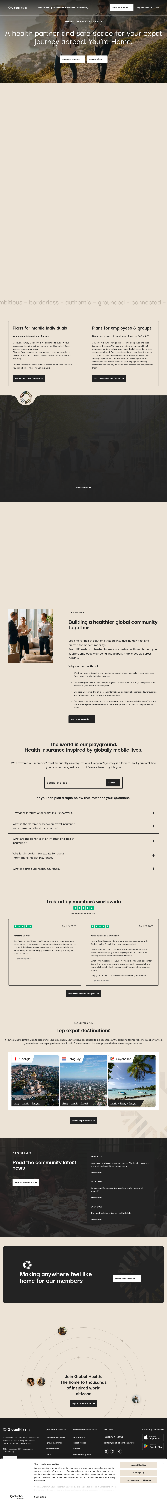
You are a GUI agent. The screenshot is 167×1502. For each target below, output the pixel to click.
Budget (36, 1103)
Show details (40, 1497)
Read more (96, 1172)
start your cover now (125, 1279)
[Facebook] (119, 1451)
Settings (137, 1473)
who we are (79, 1437)
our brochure (56, 175)
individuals (43, 8)
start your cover (120, 8)
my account (143, 8)
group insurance (54, 1443)
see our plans (95, 59)
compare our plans (55, 1437)
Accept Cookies (138, 1465)
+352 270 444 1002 (113, 1437)
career (76, 1449)
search (111, 783)
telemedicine (52, 1449)
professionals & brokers (63, 8)
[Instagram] (112, 1451)
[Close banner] (163, 1462)
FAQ (48, 1454)
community (82, 8)
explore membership (82, 1403)
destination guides (82, 1454)
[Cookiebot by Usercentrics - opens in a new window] (16, 1497)
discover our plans (31, 175)
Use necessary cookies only (138, 1480)
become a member (71, 59)
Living (16, 1103)
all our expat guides (82, 1120)
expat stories (79, 1443)
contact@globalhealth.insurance (120, 1443)
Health (25, 1103)
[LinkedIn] (106, 1451)
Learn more (82, 487)
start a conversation (80, 719)
